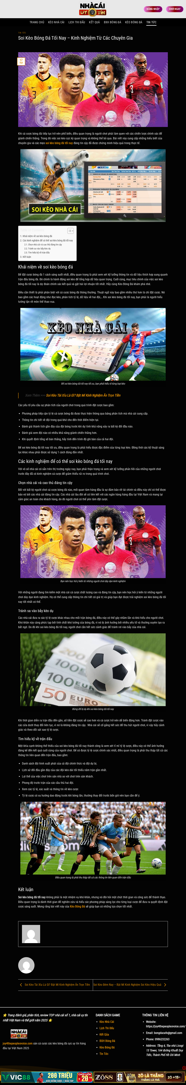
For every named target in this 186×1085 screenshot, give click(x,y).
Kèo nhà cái (56, 22)
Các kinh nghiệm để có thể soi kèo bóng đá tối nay (48, 240)
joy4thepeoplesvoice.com (18, 1043)
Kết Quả (94, 22)
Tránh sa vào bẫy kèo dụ (39, 248)
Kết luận (27, 256)
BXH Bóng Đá (112, 22)
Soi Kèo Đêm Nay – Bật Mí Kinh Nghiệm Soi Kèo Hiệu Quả (127, 985)
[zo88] (139, 1077)
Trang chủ (37, 22)
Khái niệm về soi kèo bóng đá (37, 236)
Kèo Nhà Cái (107, 1022)
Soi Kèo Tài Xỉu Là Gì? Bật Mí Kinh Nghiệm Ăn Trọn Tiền (83, 395)
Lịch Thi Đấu (107, 1028)
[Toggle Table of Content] (69, 231)
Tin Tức (104, 1054)
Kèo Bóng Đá (133, 22)
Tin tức (151, 22)
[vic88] (47, 1077)
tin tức (22, 33)
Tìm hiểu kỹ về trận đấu (39, 252)
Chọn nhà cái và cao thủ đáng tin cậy (45, 244)
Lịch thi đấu (76, 22)
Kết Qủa (104, 1034)
